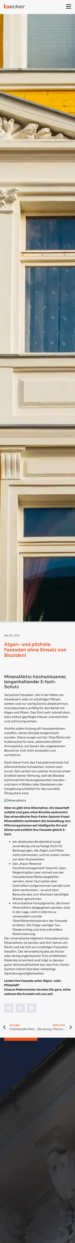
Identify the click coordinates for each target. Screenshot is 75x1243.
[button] (68, 6)
